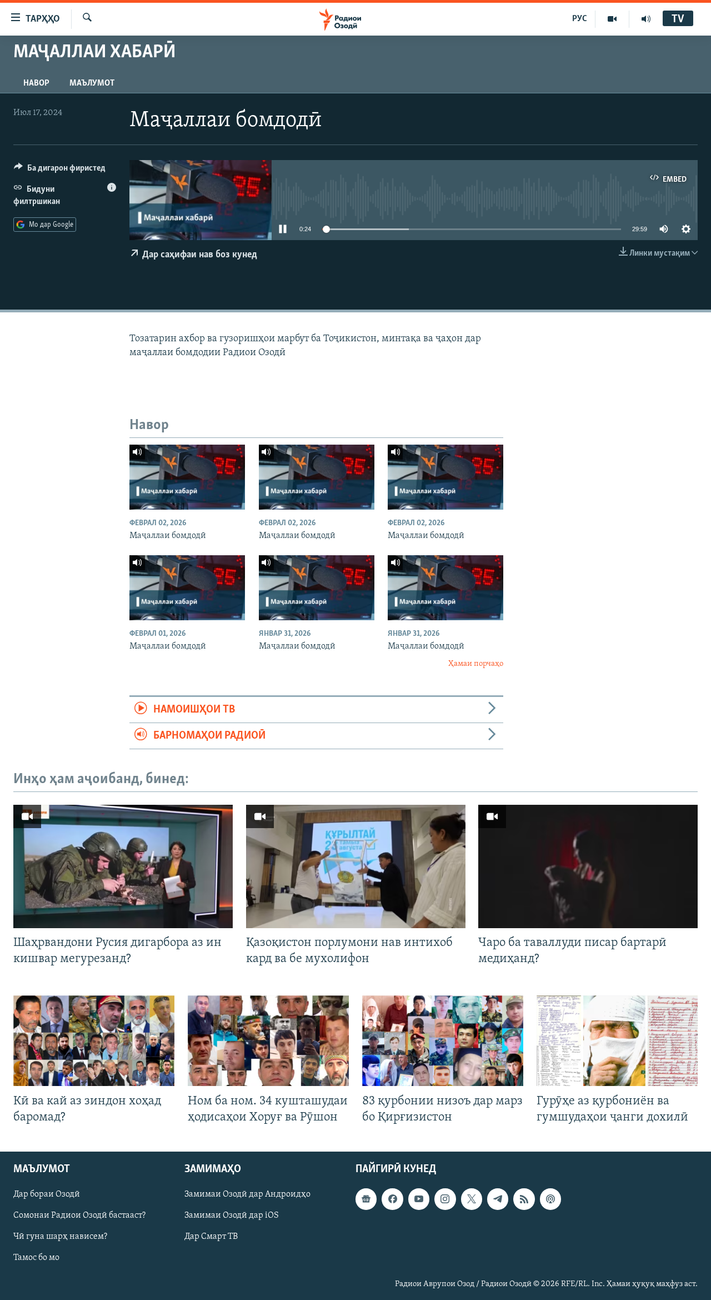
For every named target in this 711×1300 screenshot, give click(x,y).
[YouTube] (612, 19)
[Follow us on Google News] (366, 1198)
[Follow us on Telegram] (497, 1198)
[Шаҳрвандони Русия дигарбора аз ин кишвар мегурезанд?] (123, 866)
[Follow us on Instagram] (444, 1198)
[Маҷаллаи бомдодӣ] (187, 477)
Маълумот (91, 83)
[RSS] (523, 1198)
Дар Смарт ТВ (211, 1236)
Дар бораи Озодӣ (46, 1194)
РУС (579, 18)
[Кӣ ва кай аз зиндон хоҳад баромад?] (93, 1040)
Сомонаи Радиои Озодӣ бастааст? (79, 1215)
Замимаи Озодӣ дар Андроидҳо (247, 1194)
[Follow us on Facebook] (392, 1198)
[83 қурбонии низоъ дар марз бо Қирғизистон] (442, 1040)
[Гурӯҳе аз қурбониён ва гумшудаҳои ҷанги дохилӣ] (617, 1040)
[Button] (60, 170)
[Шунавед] (646, 19)
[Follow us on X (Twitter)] (471, 1198)
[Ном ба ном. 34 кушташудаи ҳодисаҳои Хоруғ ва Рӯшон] (268, 1040)
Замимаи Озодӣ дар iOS (231, 1215)
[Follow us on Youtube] (418, 1198)
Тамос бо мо (36, 1257)
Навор (36, 83)
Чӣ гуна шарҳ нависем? (60, 1236)
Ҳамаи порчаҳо (475, 664)
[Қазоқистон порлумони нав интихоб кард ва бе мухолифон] (355, 866)
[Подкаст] (550, 1198)
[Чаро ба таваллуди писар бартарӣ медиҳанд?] (588, 866)
